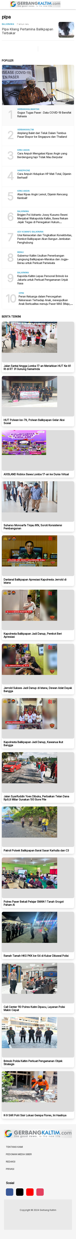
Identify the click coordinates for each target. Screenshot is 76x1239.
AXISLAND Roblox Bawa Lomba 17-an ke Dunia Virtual (36, 474)
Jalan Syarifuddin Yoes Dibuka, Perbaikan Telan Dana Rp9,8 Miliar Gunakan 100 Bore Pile (36, 798)
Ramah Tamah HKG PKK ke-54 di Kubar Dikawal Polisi (36, 955)
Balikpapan (8, 24)
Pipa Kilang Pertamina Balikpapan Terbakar (27, 31)
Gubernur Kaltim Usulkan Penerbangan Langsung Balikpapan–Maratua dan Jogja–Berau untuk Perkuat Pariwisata (43, 259)
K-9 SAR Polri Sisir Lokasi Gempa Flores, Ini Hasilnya (35, 1115)
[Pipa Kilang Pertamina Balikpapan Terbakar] (66, 30)
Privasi (10, 1169)
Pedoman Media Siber (19, 1154)
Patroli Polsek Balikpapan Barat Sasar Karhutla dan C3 (36, 850)
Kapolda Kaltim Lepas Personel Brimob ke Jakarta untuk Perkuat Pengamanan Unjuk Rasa (42, 279)
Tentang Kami (14, 1147)
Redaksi (10, 1161)
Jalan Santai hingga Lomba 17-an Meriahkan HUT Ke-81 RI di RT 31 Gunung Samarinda (37, 367)
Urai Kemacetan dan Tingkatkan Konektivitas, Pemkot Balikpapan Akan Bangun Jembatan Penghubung (44, 239)
